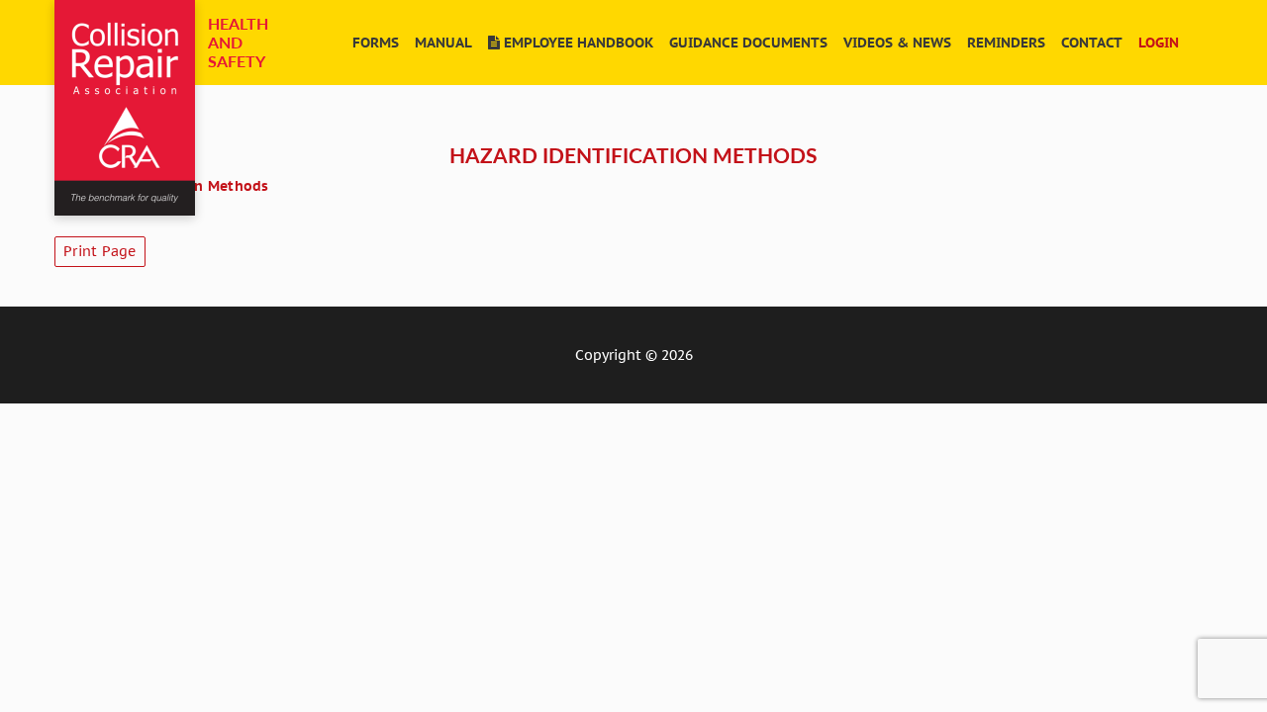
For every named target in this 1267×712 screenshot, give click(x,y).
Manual (443, 42)
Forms (375, 42)
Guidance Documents (748, 42)
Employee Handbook (576, 42)
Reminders (1006, 42)
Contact (1091, 42)
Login (1158, 42)
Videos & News (897, 42)
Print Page (100, 251)
